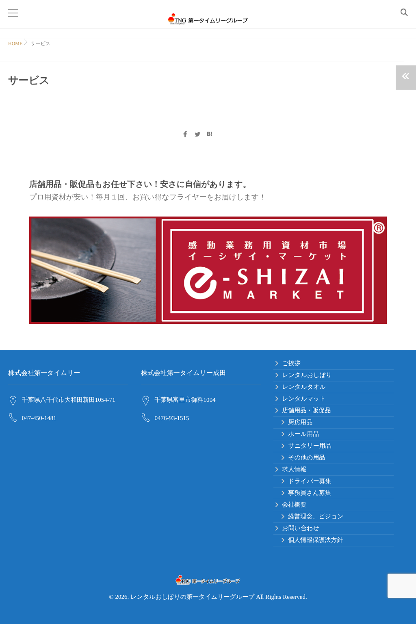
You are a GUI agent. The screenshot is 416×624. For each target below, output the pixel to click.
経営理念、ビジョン (315, 517)
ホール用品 (303, 434)
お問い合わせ (300, 528)
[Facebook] (185, 135)
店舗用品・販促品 (306, 410)
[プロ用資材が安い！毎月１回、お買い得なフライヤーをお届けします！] (208, 270)
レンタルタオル (303, 387)
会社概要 (294, 505)
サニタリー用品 (309, 446)
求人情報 (294, 469)
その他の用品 (306, 458)
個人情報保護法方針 (315, 540)
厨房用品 (300, 422)
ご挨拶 (291, 363)
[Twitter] (197, 135)
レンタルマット (303, 399)
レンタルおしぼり (307, 375)
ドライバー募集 (309, 481)
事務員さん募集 (309, 493)
